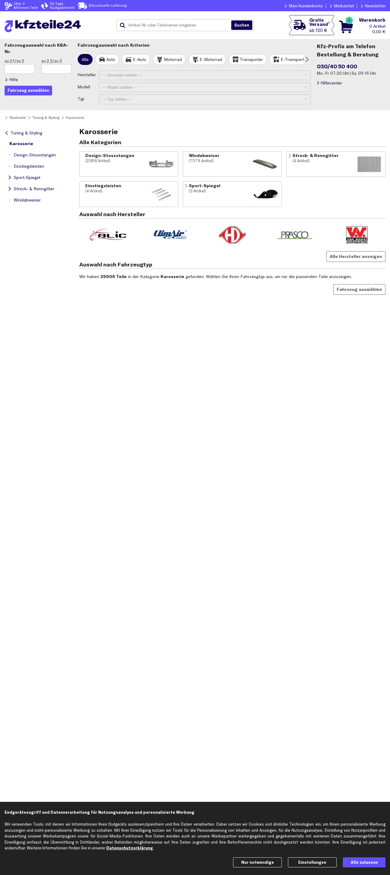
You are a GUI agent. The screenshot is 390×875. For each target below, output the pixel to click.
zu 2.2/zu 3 (51, 61)
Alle (85, 59)
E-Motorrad (211, 59)
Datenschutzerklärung (129, 847)
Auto (110, 59)
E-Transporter (294, 59)
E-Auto (139, 59)
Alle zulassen (364, 862)
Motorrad (173, 59)
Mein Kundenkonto (306, 5)
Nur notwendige (257, 862)
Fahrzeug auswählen (359, 289)
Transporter (251, 59)
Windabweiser (27, 200)
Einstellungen (312, 862)
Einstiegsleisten (29, 166)
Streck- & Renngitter (34, 188)
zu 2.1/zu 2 (14, 61)
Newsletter (375, 5)
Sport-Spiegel (27, 177)
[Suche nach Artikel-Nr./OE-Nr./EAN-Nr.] (241, 25)
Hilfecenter (331, 83)
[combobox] (176, 25)
